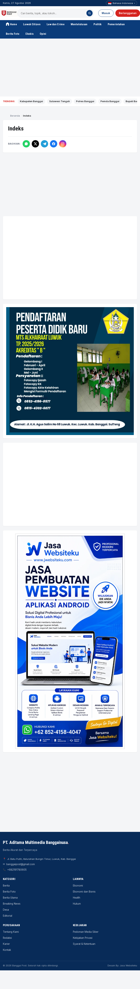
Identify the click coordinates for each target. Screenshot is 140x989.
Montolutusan (79, 24)
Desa (6, 909)
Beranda (15, 115)
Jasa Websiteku (128, 965)
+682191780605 (17, 869)
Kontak (7, 949)
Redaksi (7, 937)
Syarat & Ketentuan (84, 943)
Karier (6, 943)
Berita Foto (12, 33)
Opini (43, 33)
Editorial (7, 915)
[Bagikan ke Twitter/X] (35, 143)
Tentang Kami (11, 931)
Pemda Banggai (109, 101)
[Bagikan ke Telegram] (44, 143)
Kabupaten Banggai (31, 101)
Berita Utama (10, 897)
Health (76, 897)
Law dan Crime (56, 24)
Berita (6, 885)
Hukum (77, 903)
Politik (97, 24)
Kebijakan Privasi (82, 937)
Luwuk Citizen (31, 24)
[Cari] (89, 13)
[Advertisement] (70, 67)
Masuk (106, 13)
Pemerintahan (116, 24)
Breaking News (11, 903)
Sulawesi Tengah (59, 101)
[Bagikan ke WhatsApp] (26, 143)
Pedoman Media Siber (85, 931)
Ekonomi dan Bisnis (84, 891)
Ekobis (30, 33)
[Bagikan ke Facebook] (53, 143)
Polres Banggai (85, 101)
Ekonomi (78, 885)
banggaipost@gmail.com (20, 864)
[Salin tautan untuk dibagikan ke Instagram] (62, 143)
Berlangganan (128, 13)
